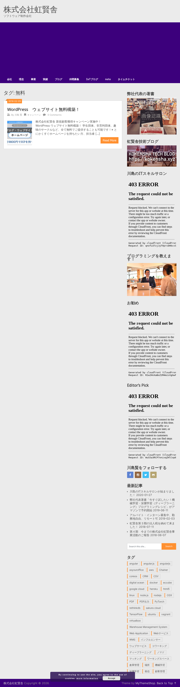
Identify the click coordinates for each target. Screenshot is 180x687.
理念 (21, 79)
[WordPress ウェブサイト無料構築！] (19, 132)
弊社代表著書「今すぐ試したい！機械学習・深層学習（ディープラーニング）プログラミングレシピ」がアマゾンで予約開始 (152, 505)
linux (132, 595)
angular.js (148, 563)
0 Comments (55, 114)
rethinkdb (134, 607)
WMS (132, 639)
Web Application (138, 633)
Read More (109, 140)
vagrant (165, 614)
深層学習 (134, 671)
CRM (145, 576)
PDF (131, 601)
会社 (9, 79)
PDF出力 (144, 601)
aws (151, 569)
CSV (155, 576)
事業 (33, 79)
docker (154, 582)
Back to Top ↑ (166, 683)
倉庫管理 (134, 664)
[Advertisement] (90, 48)
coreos (133, 576)
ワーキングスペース (158, 658)
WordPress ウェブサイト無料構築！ (43, 109)
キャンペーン (34, 114)
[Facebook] (130, 475)
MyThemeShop (145, 683)
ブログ (58, 79)
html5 (166, 588)
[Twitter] (146, 475)
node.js (144, 595)
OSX (169, 595)
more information (87, 678)
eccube (167, 582)
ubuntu (152, 614)
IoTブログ (92, 79)
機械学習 (160, 664)
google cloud (136, 588)
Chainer (163, 569)
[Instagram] (138, 475)
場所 (147, 664)
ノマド (160, 652)
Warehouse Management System (148, 626)
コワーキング (159, 645)
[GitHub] (153, 475)
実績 (45, 79)
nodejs (157, 595)
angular (133, 563)
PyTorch (159, 601)
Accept (111, 678)
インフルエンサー (150, 639)
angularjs (165, 563)
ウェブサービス (138, 645)
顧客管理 (160, 671)
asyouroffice (136, 569)
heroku (154, 588)
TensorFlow (135, 614)
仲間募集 (74, 79)
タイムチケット (126, 79)
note (108, 79)
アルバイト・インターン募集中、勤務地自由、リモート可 (152, 516)
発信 (147, 671)
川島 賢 (18, 114)
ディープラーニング (140, 652)
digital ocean (136, 582)
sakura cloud (153, 607)
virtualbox (135, 620)
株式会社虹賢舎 (31, 9)
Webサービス (160, 633)
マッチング (135, 658)
